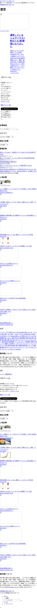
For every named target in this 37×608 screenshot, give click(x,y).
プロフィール (5, 101)
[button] (17, 129)
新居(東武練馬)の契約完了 (8, 162)
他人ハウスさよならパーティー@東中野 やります (16, 165)
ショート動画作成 (5, 374)
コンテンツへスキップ (7, 1)
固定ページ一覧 (6, 105)
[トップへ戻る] (0, 607)
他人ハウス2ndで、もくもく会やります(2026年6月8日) (17, 158)
